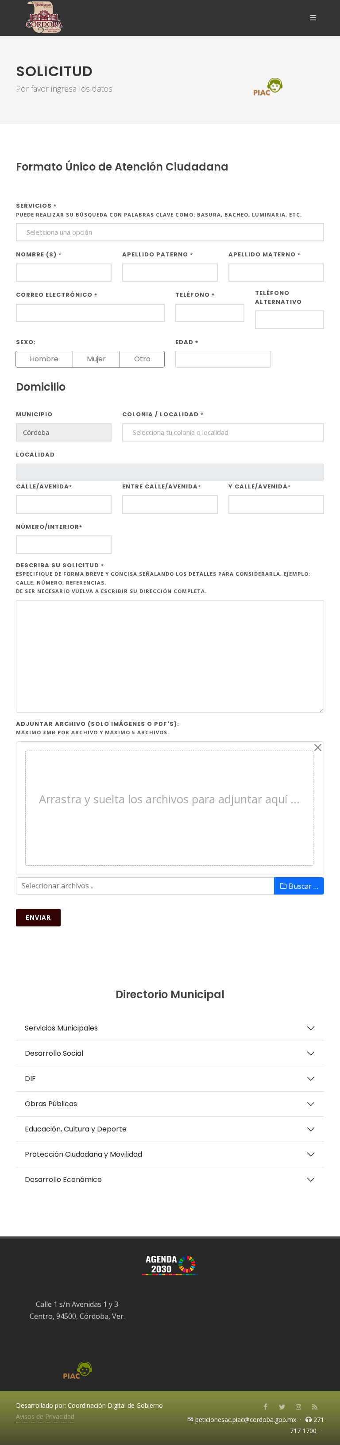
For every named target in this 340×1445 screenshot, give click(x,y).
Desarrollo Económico (63, 1179)
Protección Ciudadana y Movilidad (83, 1154)
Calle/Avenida (44, 486)
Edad (186, 342)
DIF (30, 1078)
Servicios (159, 209)
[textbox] (170, 232)
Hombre (44, 359)
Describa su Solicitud (163, 578)
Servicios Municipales (61, 1028)
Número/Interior (49, 527)
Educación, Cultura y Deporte (76, 1129)
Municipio (34, 414)
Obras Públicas (51, 1104)
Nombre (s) (39, 254)
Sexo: (26, 342)
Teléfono (195, 295)
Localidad (35, 454)
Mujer (96, 359)
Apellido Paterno (157, 254)
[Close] (318, 747)
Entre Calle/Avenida (161, 486)
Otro (142, 359)
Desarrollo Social (54, 1053)
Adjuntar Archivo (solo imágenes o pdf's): (97, 728)
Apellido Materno (264, 254)
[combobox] (170, 232)
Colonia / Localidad (163, 414)
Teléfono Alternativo (278, 297)
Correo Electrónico (56, 295)
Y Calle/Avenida (259, 486)
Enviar (38, 917)
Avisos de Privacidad (45, 1416)
